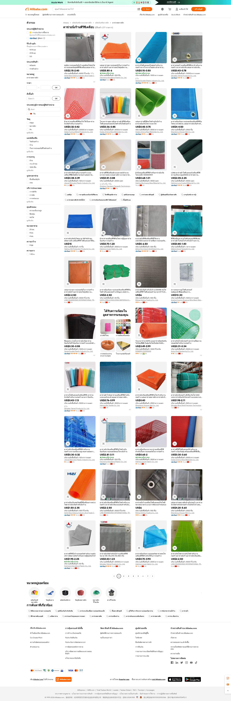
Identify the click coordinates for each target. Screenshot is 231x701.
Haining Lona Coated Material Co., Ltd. (185, 183)
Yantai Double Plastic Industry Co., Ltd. (149, 81)
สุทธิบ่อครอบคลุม (129, 195)
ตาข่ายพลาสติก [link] (118, 23)
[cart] (170, 9)
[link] (228, 678)
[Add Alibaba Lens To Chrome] (64, 679)
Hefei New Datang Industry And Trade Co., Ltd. (80, 76)
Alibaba (66, 23)
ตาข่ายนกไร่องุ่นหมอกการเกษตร (75, 616)
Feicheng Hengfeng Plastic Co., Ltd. (113, 77)
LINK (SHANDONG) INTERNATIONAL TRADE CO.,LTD (80, 300)
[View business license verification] (137, 697)
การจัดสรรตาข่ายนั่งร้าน (167, 611)
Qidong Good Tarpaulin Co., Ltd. (182, 249)
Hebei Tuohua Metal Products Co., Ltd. (78, 132)
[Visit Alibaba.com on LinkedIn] (176, 662)
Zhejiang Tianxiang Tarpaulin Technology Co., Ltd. (115, 186)
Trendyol (141, 690)
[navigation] (43, 299)
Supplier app (124, 679)
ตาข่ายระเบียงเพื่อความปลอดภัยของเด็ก (92, 611)
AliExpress (81, 690)
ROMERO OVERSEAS (143, 351)
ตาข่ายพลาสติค (97, 616)
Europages (150, 690)
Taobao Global (125, 690)
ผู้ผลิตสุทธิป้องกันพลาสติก (169, 195)
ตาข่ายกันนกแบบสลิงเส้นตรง (135, 616)
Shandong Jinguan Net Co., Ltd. (182, 132)
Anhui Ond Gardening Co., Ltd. (182, 351)
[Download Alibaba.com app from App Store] (175, 679)
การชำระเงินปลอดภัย (73, 633)
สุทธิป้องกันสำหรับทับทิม (65, 611)
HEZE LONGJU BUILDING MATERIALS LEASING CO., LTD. (115, 300)
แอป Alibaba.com (158, 679)
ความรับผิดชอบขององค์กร (39, 642)
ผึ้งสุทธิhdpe (127, 200)
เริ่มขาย (173, 638)
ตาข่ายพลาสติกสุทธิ (148, 195)
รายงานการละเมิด (142, 656)
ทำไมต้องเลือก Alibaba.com (40, 633)
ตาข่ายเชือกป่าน (114, 616)
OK (56, 88)
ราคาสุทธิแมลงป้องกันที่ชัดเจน (88, 195)
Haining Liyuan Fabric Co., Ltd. (111, 249)
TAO (134, 690)
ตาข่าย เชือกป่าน (173, 616)
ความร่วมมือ (175, 653)
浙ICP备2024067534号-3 (176, 697)
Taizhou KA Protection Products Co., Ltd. (79, 249)
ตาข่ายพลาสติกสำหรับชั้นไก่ (76, 200)
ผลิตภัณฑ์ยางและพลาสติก (82, 23)
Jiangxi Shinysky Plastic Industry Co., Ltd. (79, 183)
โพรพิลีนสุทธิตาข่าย (111, 195)
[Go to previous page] (114, 576)
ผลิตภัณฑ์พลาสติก (102, 23)
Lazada (115, 690)
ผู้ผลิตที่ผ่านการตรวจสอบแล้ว (111, 633)
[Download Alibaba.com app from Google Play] (193, 679)
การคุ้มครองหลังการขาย (74, 647)
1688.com (90, 690)
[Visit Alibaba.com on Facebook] (172, 662)
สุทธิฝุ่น (69, 195)
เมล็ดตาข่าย (54, 616)
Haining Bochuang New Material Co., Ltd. (150, 183)
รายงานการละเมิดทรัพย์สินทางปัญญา (149, 651)
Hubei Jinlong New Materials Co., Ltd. (113, 132)
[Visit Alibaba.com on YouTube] (191, 662)
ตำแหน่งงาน (34, 647)
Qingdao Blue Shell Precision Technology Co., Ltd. (186, 405)
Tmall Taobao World (103, 690)
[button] (138, 9)
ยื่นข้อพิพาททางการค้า (143, 642)
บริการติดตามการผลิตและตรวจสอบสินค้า (78, 652)
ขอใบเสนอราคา (106, 638)
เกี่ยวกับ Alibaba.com (38, 628)
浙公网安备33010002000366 (155, 697)
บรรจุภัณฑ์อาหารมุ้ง (190, 195)
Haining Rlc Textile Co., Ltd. (110, 405)
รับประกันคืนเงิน (71, 638)
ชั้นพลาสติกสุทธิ (117, 611)
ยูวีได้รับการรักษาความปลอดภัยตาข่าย (141, 611)
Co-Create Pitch (36, 638)
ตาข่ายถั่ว (185, 611)
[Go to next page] (152, 576)
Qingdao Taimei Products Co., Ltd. (183, 76)
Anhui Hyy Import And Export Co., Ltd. (149, 249)
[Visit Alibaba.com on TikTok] (196, 662)
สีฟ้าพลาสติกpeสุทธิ (37, 616)
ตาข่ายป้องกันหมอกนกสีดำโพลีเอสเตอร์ (104, 200)
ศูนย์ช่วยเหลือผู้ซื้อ (142, 633)
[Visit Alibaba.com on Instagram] (186, 662)
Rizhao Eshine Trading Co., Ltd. (146, 300)
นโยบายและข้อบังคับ (73, 658)
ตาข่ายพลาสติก (156, 616)
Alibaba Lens (38, 679)
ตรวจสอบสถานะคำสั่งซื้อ (180, 642)
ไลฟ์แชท (138, 638)
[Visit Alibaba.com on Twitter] (181, 662)
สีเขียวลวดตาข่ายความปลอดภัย (41, 611)
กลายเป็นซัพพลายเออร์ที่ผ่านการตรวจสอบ (184, 648)
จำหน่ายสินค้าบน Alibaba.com (182, 633)
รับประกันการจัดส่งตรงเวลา (75, 642)
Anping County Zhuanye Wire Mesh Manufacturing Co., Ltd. (186, 300)
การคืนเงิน (139, 647)
